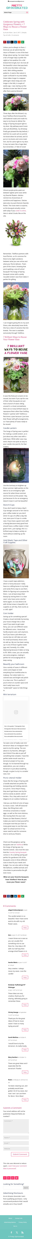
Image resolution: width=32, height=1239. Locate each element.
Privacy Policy (23, 1222)
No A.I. (15, 1226)
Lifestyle (24, 32)
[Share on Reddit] (19, 42)
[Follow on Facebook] (5, 1178)
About (10, 1218)
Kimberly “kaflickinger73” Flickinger (17, 986)
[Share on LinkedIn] (15, 42)
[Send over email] (22, 42)
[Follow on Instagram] (13, 1178)
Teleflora (19, 845)
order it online (21, 211)
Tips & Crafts (7, 35)
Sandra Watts (12, 962)
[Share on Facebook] (8, 42)
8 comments (15, 35)
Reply (25, 927)
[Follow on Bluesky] (16, 1178)
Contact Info (18, 1218)
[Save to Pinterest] (4, 42)
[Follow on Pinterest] (9, 1178)
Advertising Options (10, 1222)
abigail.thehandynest (15, 910)
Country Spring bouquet (17, 852)
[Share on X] (11, 42)
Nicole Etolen (8, 32)
